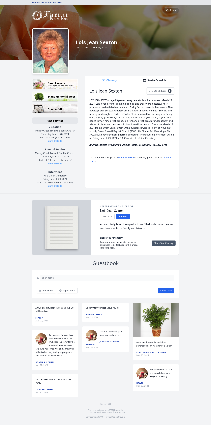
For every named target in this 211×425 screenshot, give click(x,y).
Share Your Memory (163, 243)
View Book (107, 216)
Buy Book (123, 216)
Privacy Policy (97, 412)
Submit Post (166, 290)
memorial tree (126, 157)
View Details (55, 141)
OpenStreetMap (108, 417)
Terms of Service (113, 412)
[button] (156, 320)
